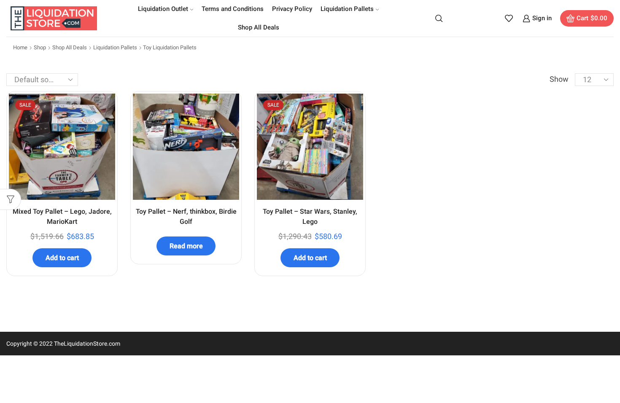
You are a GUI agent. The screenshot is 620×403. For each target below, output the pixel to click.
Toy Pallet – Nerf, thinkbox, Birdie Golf (186, 216)
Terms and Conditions (233, 9)
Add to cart (62, 258)
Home (20, 47)
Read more (186, 246)
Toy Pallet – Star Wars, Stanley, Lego (310, 216)
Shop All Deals (258, 27)
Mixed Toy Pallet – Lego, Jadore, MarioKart (62, 216)
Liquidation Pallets (347, 9)
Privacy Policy (292, 9)
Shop (40, 47)
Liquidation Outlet (163, 9)
